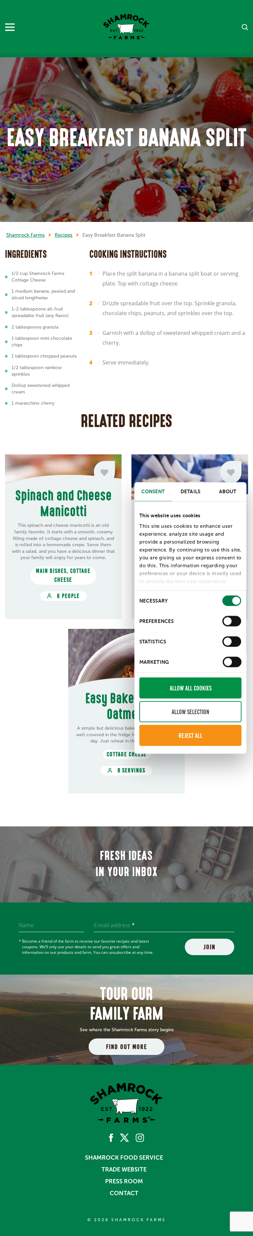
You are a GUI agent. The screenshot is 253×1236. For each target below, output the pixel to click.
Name (26, 925)
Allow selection (190, 712)
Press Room (124, 1181)
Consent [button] (153, 491)
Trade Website (124, 1169)
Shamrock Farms (25, 235)
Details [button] (190, 491)
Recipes (63, 235)
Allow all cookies (190, 688)
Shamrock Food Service (124, 1157)
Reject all (190, 735)
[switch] (231, 621)
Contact (124, 1193)
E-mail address (114, 925)
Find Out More (126, 1047)
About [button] (228, 491)
